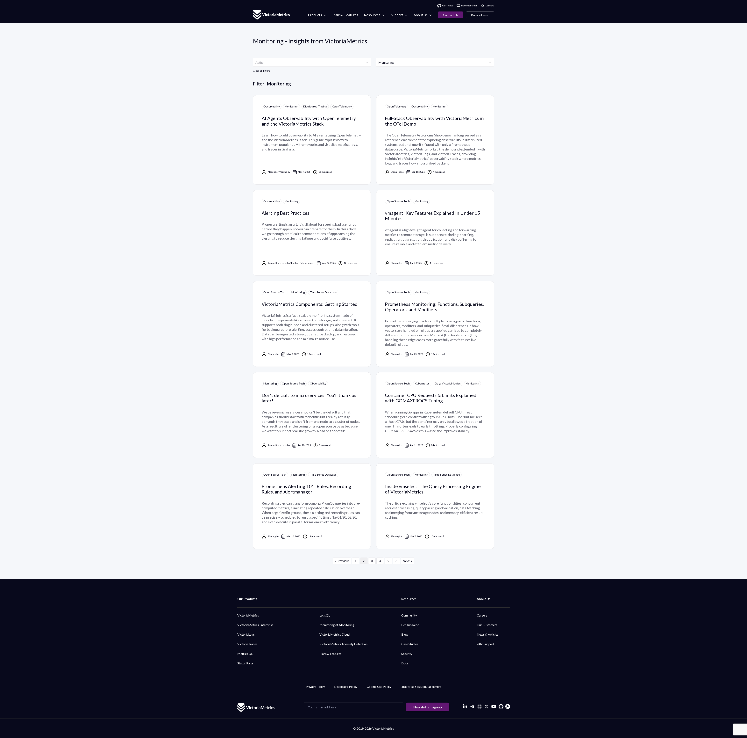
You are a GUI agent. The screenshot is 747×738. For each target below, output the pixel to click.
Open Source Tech (398, 201)
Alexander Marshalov (279, 171)
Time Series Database (323, 292)
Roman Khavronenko (279, 262)
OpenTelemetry (342, 106)
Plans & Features (330, 653)
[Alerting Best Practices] (312, 232)
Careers (482, 615)
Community (409, 615)
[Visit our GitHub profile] (501, 706)
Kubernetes (422, 383)
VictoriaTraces (247, 644)
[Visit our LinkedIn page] (465, 706)
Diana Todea (397, 171)
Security (406, 653)
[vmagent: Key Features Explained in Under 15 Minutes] (435, 232)
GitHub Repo (410, 625)
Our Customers (487, 625)
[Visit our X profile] (486, 706)
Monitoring (291, 106)
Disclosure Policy (345, 686)
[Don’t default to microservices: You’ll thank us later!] (312, 415)
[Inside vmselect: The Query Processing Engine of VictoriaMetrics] (435, 506)
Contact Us (450, 15)
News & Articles (487, 634)
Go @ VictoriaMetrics (448, 383)
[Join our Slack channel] (479, 706)
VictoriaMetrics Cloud (334, 634)
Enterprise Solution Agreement (421, 686)
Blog (404, 634)
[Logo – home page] (271, 15)
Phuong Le (396, 262)
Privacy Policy (315, 686)
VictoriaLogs (246, 634)
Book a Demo (480, 15)
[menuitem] (317, 15)
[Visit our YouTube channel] (493, 706)
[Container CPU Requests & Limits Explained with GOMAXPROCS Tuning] (435, 415)
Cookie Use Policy (379, 686)
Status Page (245, 663)
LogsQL (324, 615)
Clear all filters (261, 70)
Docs (404, 663)
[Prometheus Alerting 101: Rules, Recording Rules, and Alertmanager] (312, 506)
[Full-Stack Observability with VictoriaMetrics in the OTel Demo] (435, 139)
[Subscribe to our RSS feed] (507, 706)
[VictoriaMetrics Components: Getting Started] (312, 324)
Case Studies (409, 644)
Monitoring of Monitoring (336, 625)
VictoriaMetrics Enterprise (255, 625)
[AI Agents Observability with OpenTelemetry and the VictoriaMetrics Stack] (312, 139)
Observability (271, 106)
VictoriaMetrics (248, 615)
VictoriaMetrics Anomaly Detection (343, 644)
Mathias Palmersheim (302, 262)
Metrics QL (245, 653)
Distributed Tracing (315, 106)
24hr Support (485, 644)
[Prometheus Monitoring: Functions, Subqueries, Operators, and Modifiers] (435, 324)
